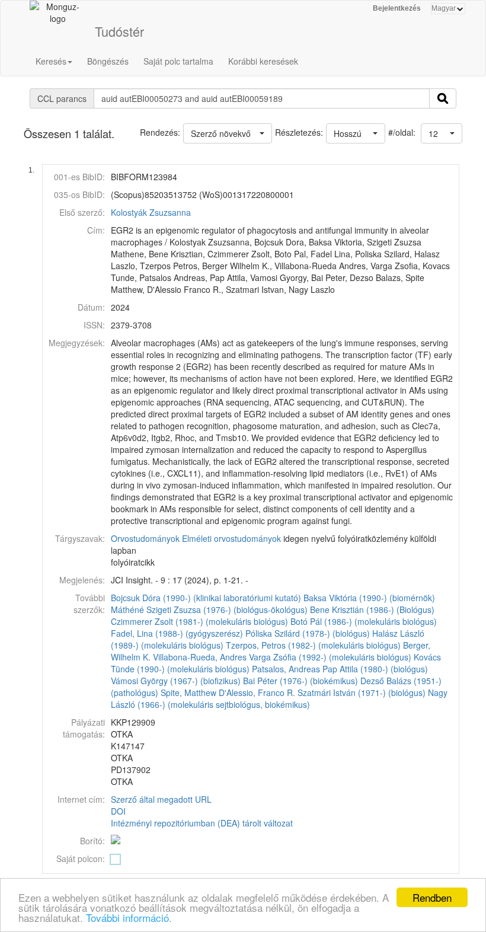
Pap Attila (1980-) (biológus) (375, 669)
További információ (127, 917)
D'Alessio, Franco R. (257, 692)
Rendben (432, 897)
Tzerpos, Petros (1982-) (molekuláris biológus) (313, 645)
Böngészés (108, 61)
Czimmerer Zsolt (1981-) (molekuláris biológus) (199, 621)
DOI (118, 811)
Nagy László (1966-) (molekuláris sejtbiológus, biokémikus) (279, 698)
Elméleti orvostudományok (231, 538)
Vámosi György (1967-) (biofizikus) (176, 681)
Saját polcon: (80, 858)
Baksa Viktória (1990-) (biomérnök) (369, 598)
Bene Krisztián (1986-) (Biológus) (372, 609)
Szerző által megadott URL (161, 799)
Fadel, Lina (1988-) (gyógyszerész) (177, 633)
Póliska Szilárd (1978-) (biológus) (307, 633)
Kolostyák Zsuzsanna (151, 212)
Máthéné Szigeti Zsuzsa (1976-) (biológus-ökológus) (209, 609)
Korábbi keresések (263, 61)
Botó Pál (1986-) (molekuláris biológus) (363, 621)
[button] (441, 133)
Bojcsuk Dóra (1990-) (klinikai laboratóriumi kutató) (206, 598)
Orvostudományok (145, 538)
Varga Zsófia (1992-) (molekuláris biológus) (330, 657)
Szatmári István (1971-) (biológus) (362, 692)
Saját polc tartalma (178, 61)
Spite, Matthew (188, 692)
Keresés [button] (51, 61)
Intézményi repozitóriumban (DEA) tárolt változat (202, 823)
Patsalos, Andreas (286, 669)
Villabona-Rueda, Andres (200, 657)
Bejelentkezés (397, 8)
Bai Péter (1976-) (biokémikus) (300, 681)
